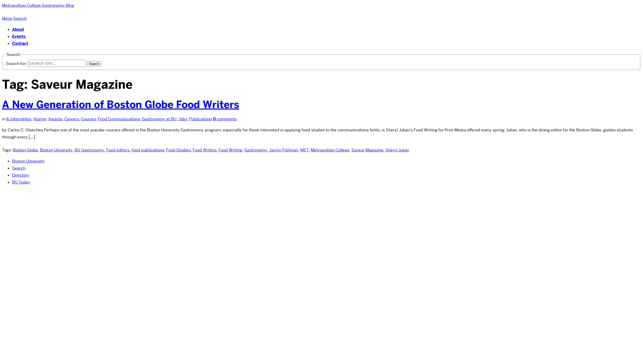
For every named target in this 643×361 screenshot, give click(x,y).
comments (225, 119)
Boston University (56, 150)
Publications (200, 119)
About (18, 29)
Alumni (39, 119)
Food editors (118, 150)
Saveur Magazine (367, 150)
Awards (55, 119)
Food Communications (119, 119)
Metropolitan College (330, 150)
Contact (20, 43)
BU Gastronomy (89, 150)
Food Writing (230, 150)
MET (304, 150)
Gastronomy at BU (159, 119)
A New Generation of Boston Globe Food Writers (120, 104)
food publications (148, 150)
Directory (20, 175)
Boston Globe (25, 150)
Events (19, 36)
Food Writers (205, 150)
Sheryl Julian (397, 150)
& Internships (18, 119)
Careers (71, 119)
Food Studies (178, 150)
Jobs (182, 119)
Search (18, 168)
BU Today (21, 182)
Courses (88, 119)
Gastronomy (255, 150)
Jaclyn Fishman (283, 150)
